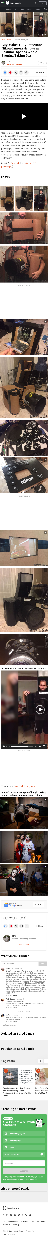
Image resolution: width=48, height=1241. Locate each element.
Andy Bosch (10, 999)
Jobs (43, 1221)
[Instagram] (7, 1215)
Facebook (15, 163)
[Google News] (30, 1215)
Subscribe (24, 1171)
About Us (35, 1221)
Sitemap (16, 1225)
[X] (15, 1215)
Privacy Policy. (33, 1179)
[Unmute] (40, 746)
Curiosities (6, 40)
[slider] (22, 746)
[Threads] (22, 1215)
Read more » (24, 945)
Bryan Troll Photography (24, 786)
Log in (43, 3)
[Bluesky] (19, 1215)
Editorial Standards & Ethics (13, 1231)
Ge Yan (8, 1015)
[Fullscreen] (44, 746)
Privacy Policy (31, 1231)
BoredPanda (13, 3)
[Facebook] (3, 1215)
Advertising (25, 1221)
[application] (24, 709)
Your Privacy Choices (10, 1221)
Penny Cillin (10, 968)
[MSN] (26, 1215)
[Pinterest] (11, 1215)
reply (15, 995)
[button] (40, 709)
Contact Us (6, 1225)
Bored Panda (11, 1208)
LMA (8, 62)
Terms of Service (9, 1235)
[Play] (4, 746)
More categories (12, 1154)
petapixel (28, 163)
